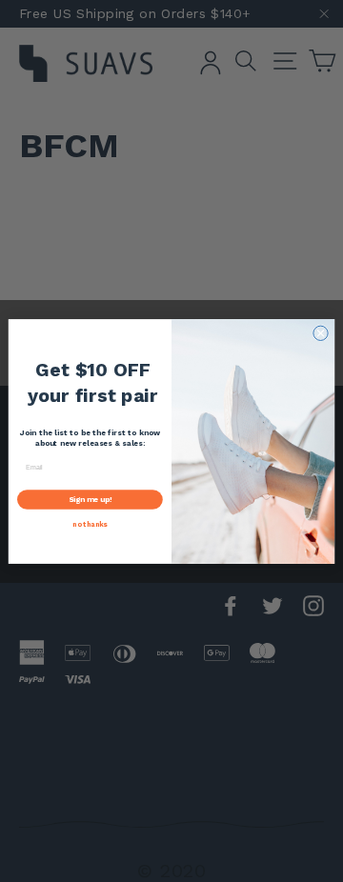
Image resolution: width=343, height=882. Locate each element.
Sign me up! (90, 498)
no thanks (89, 524)
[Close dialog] (320, 333)
